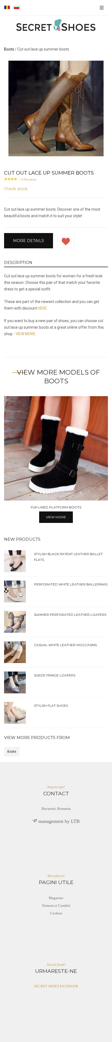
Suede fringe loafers (54, 675)
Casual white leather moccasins (65, 645)
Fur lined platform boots (56, 507)
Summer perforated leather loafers (70, 615)
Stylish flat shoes (51, 706)
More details (28, 240)
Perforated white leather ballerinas (70, 584)
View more (56, 517)
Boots (11, 751)
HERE (42, 308)
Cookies (56, 913)
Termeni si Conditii (56, 905)
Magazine (56, 898)
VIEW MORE (25, 334)
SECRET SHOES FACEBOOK (56, 986)
